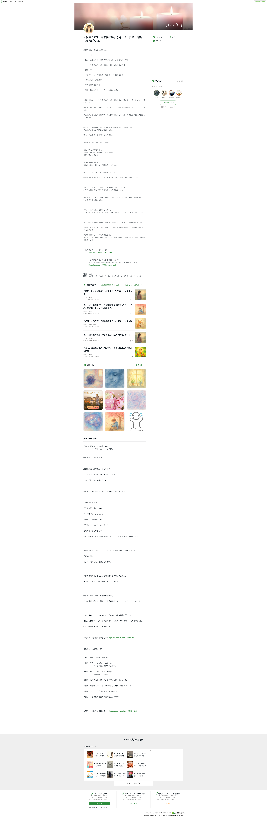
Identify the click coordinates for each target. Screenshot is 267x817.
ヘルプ (183, 815)
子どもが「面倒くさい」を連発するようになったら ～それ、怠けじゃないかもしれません (107, 306)
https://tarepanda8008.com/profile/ (101, 252)
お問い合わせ (150, 815)
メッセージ (159, 37)
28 (132, 341)
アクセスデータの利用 (171, 815)
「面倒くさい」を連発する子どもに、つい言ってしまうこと (107, 292)
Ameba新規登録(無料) (260, 1)
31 (132, 326)
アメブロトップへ (133, 783)
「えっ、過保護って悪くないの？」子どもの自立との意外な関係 (107, 349)
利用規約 (159, 815)
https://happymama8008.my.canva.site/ (102, 265)
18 (132, 356)
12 (132, 299)
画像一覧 (158, 41)
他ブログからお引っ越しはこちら (98, 807)
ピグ (173, 37)
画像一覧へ (140, 365)
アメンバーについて (169, 107)
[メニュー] (181, 25)
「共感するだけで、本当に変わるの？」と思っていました (107, 321)
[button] (172, 25)
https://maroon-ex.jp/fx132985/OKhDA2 (122, 638)
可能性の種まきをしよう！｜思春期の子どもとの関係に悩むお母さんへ (130, 285)
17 (132, 314)
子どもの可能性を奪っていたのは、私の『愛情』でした (106, 335)
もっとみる (180, 81)
